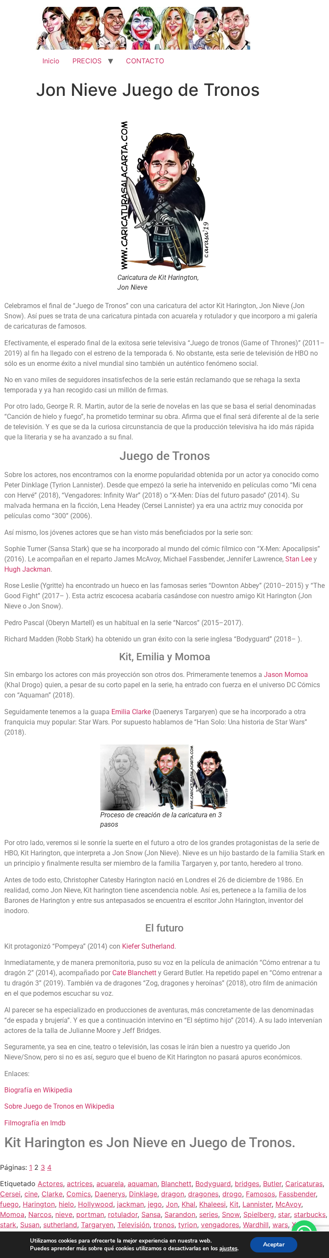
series (208, 1214)
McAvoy (288, 1204)
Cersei (10, 1194)
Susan (29, 1224)
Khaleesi (212, 1204)
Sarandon (179, 1214)
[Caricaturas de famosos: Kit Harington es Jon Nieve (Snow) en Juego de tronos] (164, 195)
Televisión (133, 1224)
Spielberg (258, 1214)
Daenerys (110, 1194)
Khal (188, 1204)
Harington (39, 1204)
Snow (230, 1214)
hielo (66, 1204)
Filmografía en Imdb (35, 1123)
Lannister (257, 1204)
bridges (247, 1183)
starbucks (310, 1214)
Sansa (151, 1214)
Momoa (12, 1214)
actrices (80, 1183)
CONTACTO (145, 60)
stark (8, 1224)
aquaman (142, 1183)
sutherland (60, 1224)
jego (155, 1204)
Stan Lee (298, 559)
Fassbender (297, 1194)
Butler (272, 1183)
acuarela (110, 1183)
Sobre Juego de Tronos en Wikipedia (59, 1106)
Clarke (52, 1194)
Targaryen (97, 1224)
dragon (172, 1194)
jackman (130, 1204)
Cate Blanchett (134, 973)
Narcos (39, 1214)
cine (31, 1194)
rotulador (123, 1214)
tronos (163, 1224)
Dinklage (143, 1194)
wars (280, 1224)
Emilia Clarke (131, 712)
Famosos (260, 1194)
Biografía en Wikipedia (38, 1090)
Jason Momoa (286, 675)
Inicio (51, 60)
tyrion (187, 1224)
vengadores (220, 1224)
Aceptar (273, 1244)
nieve (63, 1214)
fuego (9, 1204)
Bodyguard (213, 1183)
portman (90, 1214)
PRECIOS (87, 60)
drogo (232, 1194)
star (284, 1214)
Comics (78, 1194)
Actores (50, 1183)
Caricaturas (304, 1183)
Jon (172, 1204)
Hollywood (95, 1204)
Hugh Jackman (27, 569)
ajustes (228, 1248)
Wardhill (256, 1224)
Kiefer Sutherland (148, 946)
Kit (234, 1204)
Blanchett (176, 1183)
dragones (203, 1194)
